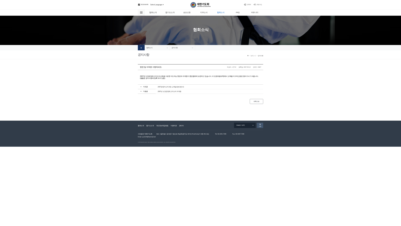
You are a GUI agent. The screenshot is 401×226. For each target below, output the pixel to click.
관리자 (181, 125)
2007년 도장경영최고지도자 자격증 (169, 91)
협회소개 (141, 125)
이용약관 (174, 125)
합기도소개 (150, 125)
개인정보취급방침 (162, 125)
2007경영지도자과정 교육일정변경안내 (171, 87)
